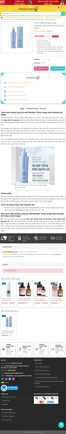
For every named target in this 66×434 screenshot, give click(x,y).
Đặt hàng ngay (59, 68)
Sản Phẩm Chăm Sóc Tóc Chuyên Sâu (31, 17)
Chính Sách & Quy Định (42, 367)
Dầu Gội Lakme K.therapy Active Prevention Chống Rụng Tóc (7, 299)
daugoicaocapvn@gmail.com (14, 373)
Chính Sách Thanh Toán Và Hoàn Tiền (46, 377)
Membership (6, 400)
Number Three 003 (6, 19)
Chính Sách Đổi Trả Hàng (42, 374)
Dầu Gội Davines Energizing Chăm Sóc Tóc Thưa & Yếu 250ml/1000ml (41, 299)
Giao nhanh (38, 363)
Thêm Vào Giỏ (43, 68)
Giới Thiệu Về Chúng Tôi (9, 397)
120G (42, 63)
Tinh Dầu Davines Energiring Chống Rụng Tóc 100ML (56, 299)
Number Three (60, 131)
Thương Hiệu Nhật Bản (11, 17)
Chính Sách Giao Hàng (42, 370)
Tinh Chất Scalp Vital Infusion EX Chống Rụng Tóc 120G (8, 332)
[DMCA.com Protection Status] (5, 382)
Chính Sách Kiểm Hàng (42, 387)
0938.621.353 (11, 370)
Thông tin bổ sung (32, 108)
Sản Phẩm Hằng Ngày (8, 412)
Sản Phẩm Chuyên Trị (8, 416)
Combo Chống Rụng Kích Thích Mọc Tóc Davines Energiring (24, 299)
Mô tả (22, 108)
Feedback (5, 404)
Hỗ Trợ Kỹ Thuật (7, 420)
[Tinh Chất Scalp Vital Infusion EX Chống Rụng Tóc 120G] (16, 37)
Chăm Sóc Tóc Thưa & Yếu (52, 17)
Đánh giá (43, 108)
